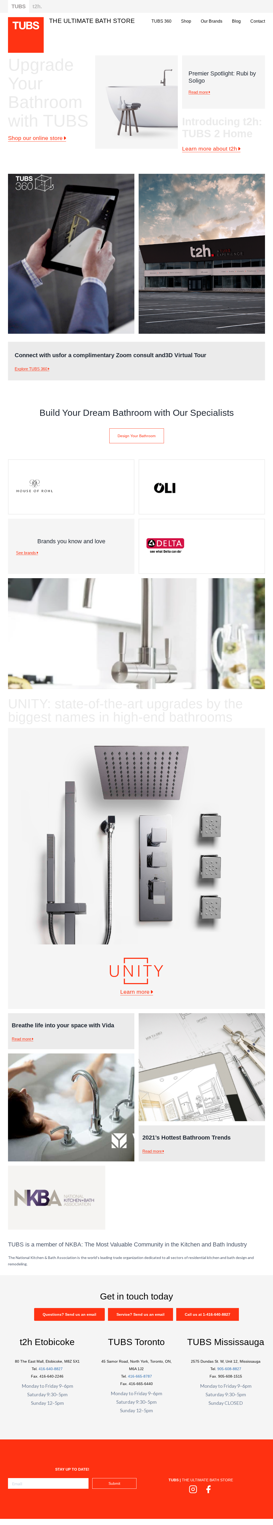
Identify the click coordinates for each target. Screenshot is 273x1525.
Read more (198, 92)
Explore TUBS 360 (31, 369)
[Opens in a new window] (193, 1491)
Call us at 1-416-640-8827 (207, 1314)
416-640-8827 (51, 1369)
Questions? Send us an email (69, 1314)
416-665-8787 (140, 1376)
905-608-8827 (229, 1369)
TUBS (18, 6)
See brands (26, 553)
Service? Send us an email (140, 1314)
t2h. (37, 6)
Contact (257, 21)
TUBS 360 (161, 21)
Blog (236, 21)
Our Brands (211, 21)
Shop (186, 21)
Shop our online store (35, 138)
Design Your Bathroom (137, 436)
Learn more (135, 992)
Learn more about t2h (209, 149)
